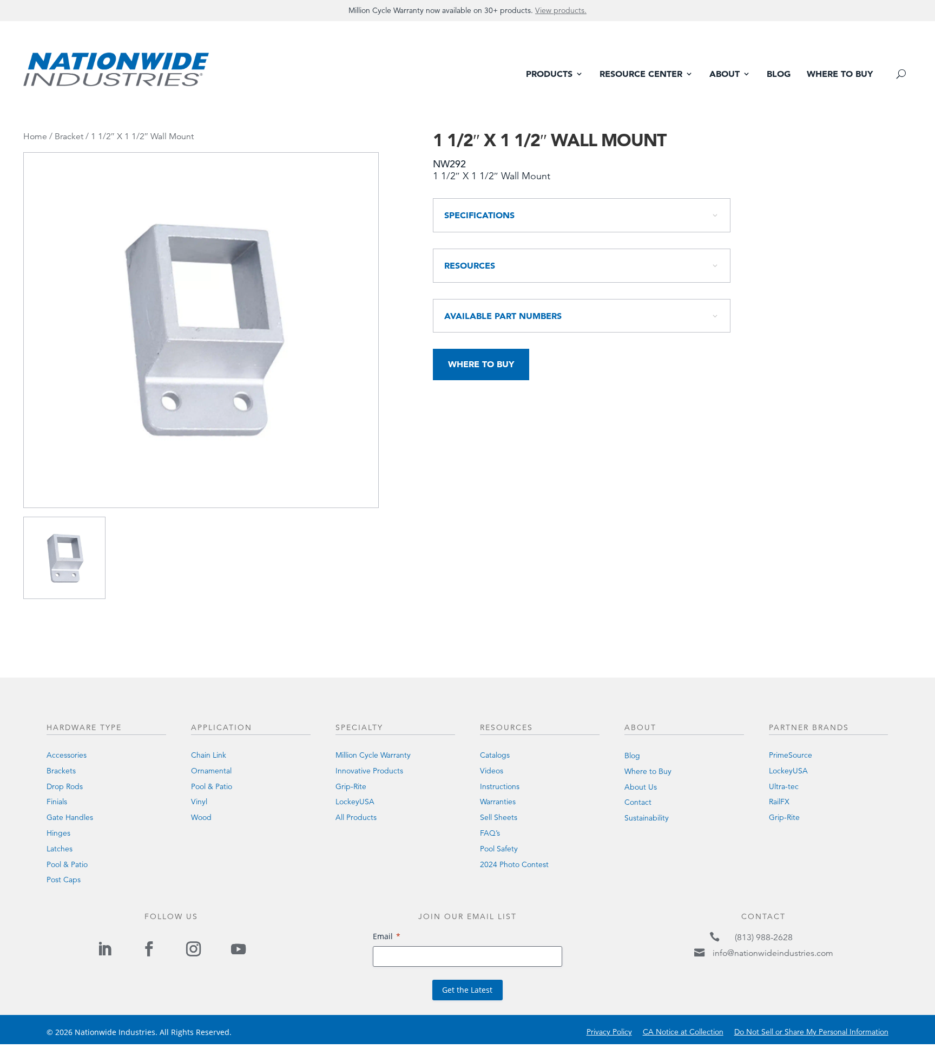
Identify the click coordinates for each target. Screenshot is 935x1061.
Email (383, 936)
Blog (779, 74)
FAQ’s (490, 833)
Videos (491, 771)
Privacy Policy (609, 1032)
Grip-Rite (350, 786)
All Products (356, 817)
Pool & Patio (67, 864)
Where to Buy (840, 74)
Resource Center (641, 74)
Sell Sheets (498, 817)
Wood (201, 817)
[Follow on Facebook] (149, 949)
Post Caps (64, 879)
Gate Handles (70, 817)
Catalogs (495, 755)
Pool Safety (499, 849)
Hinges (58, 833)
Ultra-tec (784, 786)
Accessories (67, 755)
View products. (561, 10)
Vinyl (199, 801)
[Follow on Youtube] (238, 949)
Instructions (499, 786)
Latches (60, 849)
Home (35, 136)
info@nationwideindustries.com (773, 953)
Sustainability (646, 818)
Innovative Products (369, 771)
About (724, 74)
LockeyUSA (354, 801)
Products (549, 74)
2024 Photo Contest (514, 864)
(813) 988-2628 (764, 937)
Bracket (69, 136)
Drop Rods (65, 786)
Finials (57, 801)
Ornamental (211, 771)
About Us (640, 787)
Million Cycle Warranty (373, 755)
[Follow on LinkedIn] (104, 949)
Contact (637, 802)
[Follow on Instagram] (194, 949)
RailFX (779, 801)
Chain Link (208, 755)
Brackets (61, 771)
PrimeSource (790, 755)
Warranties (498, 801)
